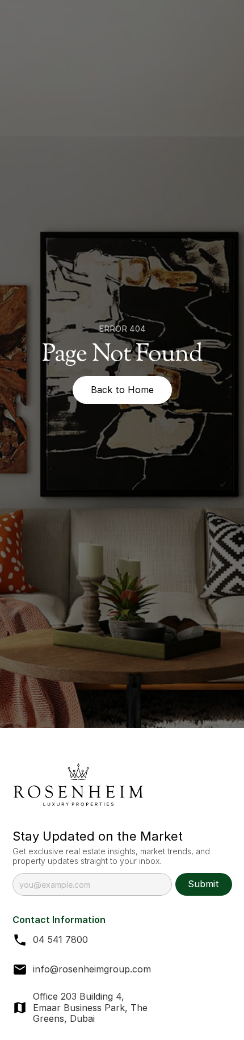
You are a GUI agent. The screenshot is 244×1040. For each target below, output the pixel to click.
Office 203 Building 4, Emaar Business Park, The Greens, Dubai (91, 1007)
